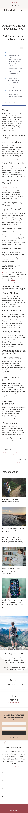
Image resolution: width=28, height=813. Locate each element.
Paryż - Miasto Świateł (15, 59)
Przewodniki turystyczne (10, 22)
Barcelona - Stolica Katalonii (14, 64)
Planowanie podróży (14, 94)
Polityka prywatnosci (18, 806)
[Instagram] (12, 5)
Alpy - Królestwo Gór (14, 71)
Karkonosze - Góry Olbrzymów (14, 74)
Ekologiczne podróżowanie (16, 98)
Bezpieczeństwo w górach (15, 96)
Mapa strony (6, 806)
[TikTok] (15, 5)
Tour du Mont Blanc (14, 82)
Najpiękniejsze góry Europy (15, 68)
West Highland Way (14, 87)
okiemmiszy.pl (15, 10)
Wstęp (9, 52)
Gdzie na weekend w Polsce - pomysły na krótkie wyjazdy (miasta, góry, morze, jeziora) (12, 539)
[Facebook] (9, 5)
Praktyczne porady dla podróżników (14, 91)
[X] (18, 5)
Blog (14, 807)
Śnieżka (13, 280)
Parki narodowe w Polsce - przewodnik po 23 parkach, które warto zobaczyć (14, 570)
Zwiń (22, 47)
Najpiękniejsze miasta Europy (14, 56)
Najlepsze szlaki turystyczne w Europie (14, 79)
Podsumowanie (12, 102)
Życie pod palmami (14, 702)
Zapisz (14, 733)
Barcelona (5, 187)
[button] (2, 14)
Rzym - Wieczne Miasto (15, 61)
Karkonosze (5, 272)
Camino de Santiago (14, 84)
